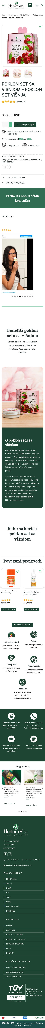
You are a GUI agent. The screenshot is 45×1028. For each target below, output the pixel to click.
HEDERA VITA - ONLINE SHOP (20, 15)
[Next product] (4, 167)
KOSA (8, 902)
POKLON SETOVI (7, 162)
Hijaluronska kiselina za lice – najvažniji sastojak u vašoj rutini (26, 792)
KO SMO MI (10, 930)
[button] (3, 5)
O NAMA (9, 926)
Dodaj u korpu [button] (10, 609)
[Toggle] (3, 177)
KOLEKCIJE (10, 911)
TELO (8, 897)
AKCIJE (9, 884)
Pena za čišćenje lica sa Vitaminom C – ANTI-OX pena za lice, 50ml (32, 593)
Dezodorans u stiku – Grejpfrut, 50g (8, 592)
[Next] (40, 45)
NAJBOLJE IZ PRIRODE (15, 935)
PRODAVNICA (11, 879)
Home (4, 15)
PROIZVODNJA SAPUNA (15, 944)
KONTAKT (10, 953)
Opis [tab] (3, 309)
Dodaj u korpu (27, 124)
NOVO (8, 888)
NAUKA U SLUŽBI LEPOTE (15, 939)
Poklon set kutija (35, 160)
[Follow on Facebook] (6, 854)
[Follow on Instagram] (10, 854)
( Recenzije (20, 101)
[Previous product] (9, 167)
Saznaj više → (23, 805)
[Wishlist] (37, 5)
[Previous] (5, 45)
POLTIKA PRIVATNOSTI (14, 972)
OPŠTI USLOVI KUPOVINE (15, 968)
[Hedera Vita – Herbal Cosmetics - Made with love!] (16, 5)
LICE (8, 893)
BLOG (8, 948)
